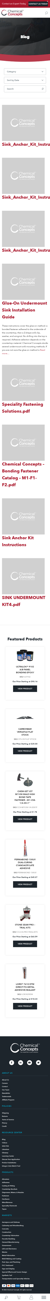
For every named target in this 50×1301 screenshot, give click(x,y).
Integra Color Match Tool (11, 1166)
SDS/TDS (5, 1146)
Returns (5, 1116)
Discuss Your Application (11, 1159)
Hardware (5, 1199)
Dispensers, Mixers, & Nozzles (13, 1192)
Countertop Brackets (9, 1189)
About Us (5, 1080)
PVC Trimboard (7, 1265)
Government (6, 1245)
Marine (4, 1252)
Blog (3, 1139)
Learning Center (8, 1156)
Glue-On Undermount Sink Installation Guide (24, 310)
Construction (6, 1232)
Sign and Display (8, 1269)
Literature (5, 1149)
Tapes (4, 1209)
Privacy (4, 1123)
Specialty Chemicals (9, 1206)
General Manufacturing (10, 1242)
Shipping (5, 1113)
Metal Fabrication (8, 1255)
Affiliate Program (8, 1100)
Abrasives (5, 1179)
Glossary (5, 1153)
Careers (5, 1083)
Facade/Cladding (8, 1239)
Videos (4, 1143)
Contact (5, 1086)
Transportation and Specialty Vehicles (16, 1279)
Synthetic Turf (7, 1275)
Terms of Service (8, 1120)
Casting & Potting (8, 1186)
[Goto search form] (46, 13)
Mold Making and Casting (11, 1259)
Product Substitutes (9, 1163)
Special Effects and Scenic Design (14, 1272)
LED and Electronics (9, 1249)
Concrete (5, 1229)
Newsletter (6, 1093)
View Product (25, 688)
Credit (4, 1126)
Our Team (5, 1090)
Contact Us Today (38, 4)
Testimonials (6, 1096)
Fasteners (5, 1196)
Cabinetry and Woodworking (13, 1225)
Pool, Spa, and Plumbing (11, 1262)
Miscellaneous (7, 1202)
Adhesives (5, 1182)
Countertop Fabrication (10, 1235)
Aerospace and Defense (11, 1222)
